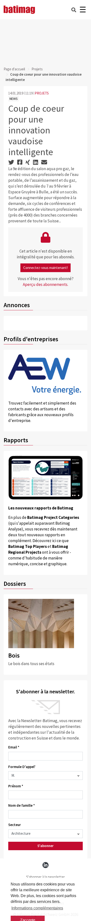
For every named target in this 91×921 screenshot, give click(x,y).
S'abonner (45, 845)
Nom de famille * (21, 805)
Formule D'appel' (21, 766)
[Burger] (82, 10)
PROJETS (42, 93)
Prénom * (15, 786)
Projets (37, 69)
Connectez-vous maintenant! (45, 267)
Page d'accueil (14, 69)
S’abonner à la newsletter (45, 877)
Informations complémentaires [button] (37, 908)
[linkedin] (45, 865)
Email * (13, 747)
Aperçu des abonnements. (45, 284)
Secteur (14, 824)
